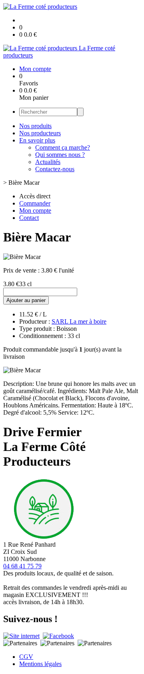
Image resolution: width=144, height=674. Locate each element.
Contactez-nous (54, 169)
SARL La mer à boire (79, 321)
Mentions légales (40, 663)
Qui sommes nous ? (60, 154)
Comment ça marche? (62, 147)
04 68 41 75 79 (22, 566)
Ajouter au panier (26, 300)
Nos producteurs (40, 133)
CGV (26, 656)
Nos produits (35, 126)
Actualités (47, 161)
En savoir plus (37, 140)
